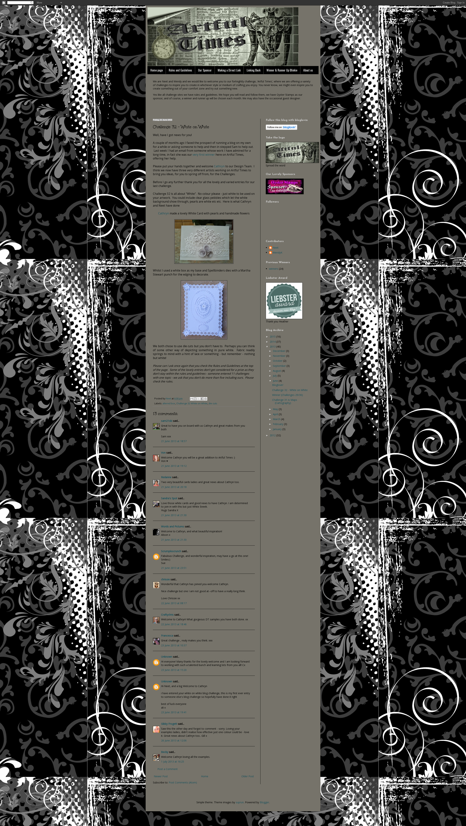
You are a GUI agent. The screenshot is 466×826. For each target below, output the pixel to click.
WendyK (277, 252)
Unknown (166, 656)
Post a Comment (167, 769)
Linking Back (253, 70)
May (276, 409)
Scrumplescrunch (171, 551)
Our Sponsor (205, 70)
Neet (276, 247)
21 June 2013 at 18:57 (174, 441)
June (276, 380)
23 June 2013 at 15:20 (174, 670)
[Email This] (191, 399)
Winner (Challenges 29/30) (287, 395)
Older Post (247, 776)
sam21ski (166, 420)
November (279, 356)
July (275, 375)
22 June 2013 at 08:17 (174, 603)
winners (273, 268)
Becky (164, 752)
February (278, 424)
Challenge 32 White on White (192, 403)
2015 (273, 336)
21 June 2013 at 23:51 (174, 568)
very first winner (204, 155)
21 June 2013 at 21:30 (174, 515)
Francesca (167, 635)
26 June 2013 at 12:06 (174, 740)
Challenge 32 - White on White (290, 390)
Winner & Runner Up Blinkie (281, 70)
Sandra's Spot (169, 498)
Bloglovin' (278, 385)
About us (308, 70)
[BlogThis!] (195, 399)
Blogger (264, 802)
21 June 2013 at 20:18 (174, 487)
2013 (273, 346)
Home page (156, 70)
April (276, 414)
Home (204, 776)
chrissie (165, 579)
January (277, 429)
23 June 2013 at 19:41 (174, 712)
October (278, 360)
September (280, 366)
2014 (273, 341)
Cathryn (219, 166)
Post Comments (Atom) (183, 782)
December (279, 351)
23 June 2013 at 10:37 (174, 645)
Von (163, 452)
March (277, 419)
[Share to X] (198, 399)
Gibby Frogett (169, 723)
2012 (273, 435)
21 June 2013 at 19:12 (174, 466)
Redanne (166, 477)
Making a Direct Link (229, 70)
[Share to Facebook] (202, 399)
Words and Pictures (172, 526)
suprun (240, 802)
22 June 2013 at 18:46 (174, 624)
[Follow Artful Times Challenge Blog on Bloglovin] (281, 129)
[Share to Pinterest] (205, 399)
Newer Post (161, 776)
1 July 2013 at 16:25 (172, 761)
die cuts (213, 403)
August (277, 370)
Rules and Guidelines (180, 70)
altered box (169, 403)
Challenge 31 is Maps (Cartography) (284, 401)
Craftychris (167, 614)
